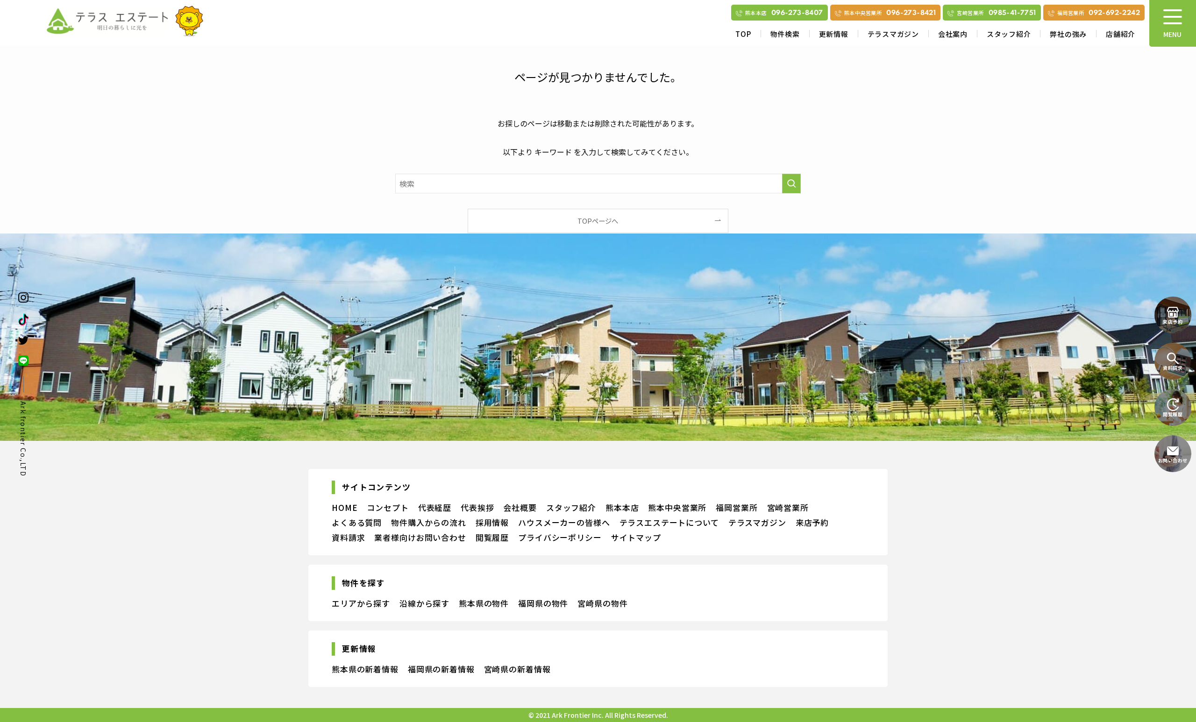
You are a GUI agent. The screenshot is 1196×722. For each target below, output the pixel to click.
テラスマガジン (893, 34)
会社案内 (953, 34)
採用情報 (492, 522)
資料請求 (348, 537)
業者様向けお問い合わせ (420, 537)
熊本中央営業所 (677, 507)
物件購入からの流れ (428, 522)
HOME (344, 507)
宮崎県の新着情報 (517, 669)
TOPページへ (597, 221)
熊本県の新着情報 (365, 669)
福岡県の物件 (543, 603)
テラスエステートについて (669, 522)
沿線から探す (424, 603)
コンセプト (387, 507)
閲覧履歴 (492, 537)
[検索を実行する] (791, 183)
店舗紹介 (1120, 34)
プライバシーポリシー (560, 537)
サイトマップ (636, 537)
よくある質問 (357, 522)
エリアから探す (361, 603)
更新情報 (833, 34)
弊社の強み (1068, 34)
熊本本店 (622, 507)
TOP (743, 34)
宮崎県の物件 (602, 603)
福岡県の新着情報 (441, 669)
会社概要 (519, 507)
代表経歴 (434, 507)
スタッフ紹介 (1009, 34)
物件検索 (785, 34)
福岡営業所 (736, 507)
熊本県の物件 (484, 603)
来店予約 (812, 522)
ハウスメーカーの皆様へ (564, 522)
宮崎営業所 (788, 507)
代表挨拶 (477, 507)
